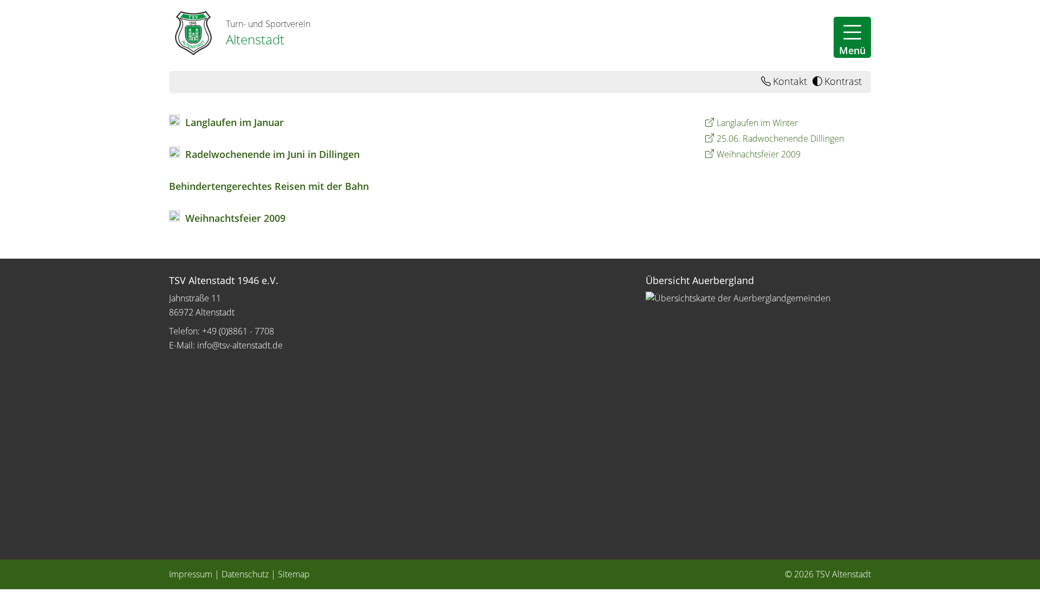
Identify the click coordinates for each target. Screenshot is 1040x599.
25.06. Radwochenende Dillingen (780, 138)
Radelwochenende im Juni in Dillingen (272, 154)
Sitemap (294, 574)
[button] (852, 37)
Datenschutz (245, 574)
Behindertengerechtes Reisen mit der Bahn (269, 186)
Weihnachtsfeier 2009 (235, 218)
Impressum (190, 574)
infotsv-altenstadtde (240, 345)
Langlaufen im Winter (757, 123)
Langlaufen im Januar (234, 122)
